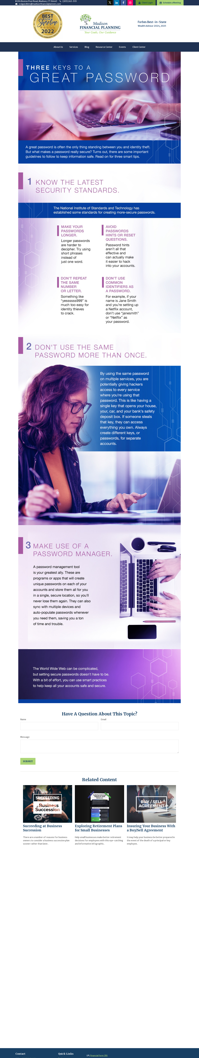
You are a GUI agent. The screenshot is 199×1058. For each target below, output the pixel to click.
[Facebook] (123, 2)
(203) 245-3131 (70, 1)
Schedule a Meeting (172, 2)
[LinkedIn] (116, 2)
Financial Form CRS (98, 1055)
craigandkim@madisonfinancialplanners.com (40, 4)
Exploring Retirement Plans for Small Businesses (98, 828)
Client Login (147, 2)
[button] (58, 47)
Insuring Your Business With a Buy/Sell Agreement (151, 828)
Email (103, 719)
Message (25, 737)
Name (23, 719)
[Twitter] (110, 2)
